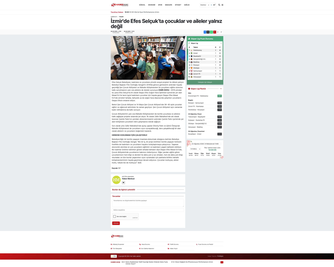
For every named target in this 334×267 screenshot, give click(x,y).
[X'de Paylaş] (207, 32)
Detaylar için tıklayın (205, 82)
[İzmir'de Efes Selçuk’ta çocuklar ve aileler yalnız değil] (148, 58)
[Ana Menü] (221, 5)
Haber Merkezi (128, 179)
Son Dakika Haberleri (147, 248)
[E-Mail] (123, 182)
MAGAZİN (168, 5)
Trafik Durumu (174, 244)
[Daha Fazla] (214, 32)
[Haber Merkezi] (116, 180)
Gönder (116, 223)
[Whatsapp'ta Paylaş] (211, 32)
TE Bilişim (220, 256)
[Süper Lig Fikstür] (221, 89)
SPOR (160, 5)
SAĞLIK (187, 5)
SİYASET (178, 5)
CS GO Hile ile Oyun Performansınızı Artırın (142, 12)
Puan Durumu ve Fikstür (205, 244)
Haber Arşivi (174, 248)
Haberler (114, 16)
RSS (114, 256)
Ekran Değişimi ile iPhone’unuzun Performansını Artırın (194, 262)
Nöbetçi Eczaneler (118, 244)
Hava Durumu (146, 244)
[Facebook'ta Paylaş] (205, 32)
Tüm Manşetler (117, 248)
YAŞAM (121, 16)
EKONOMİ (151, 5)
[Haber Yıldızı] (120, 4)
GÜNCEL (142, 5)
